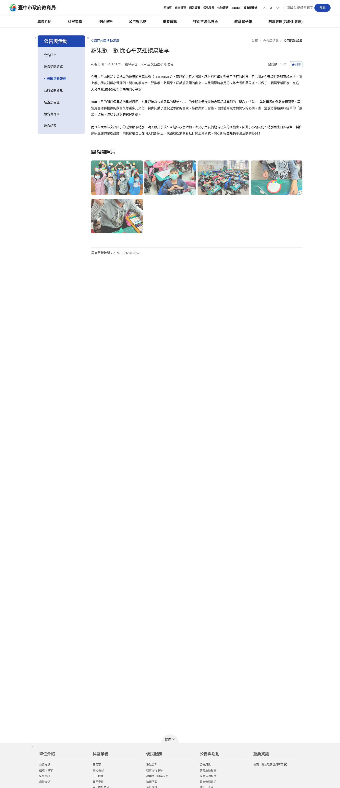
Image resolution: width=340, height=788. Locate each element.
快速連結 (222, 7)
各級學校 (44, 776)
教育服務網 (250, 7)
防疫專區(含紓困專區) (285, 22)
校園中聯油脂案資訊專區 (268, 764)
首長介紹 (44, 764)
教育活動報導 (53, 67)
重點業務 (151, 764)
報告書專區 (52, 114)
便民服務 (105, 22)
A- (264, 7)
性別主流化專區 (205, 22)
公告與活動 (138, 22)
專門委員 (98, 781)
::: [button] (32, 745)
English (236, 7)
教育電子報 (243, 22)
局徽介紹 (44, 781)
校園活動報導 (56, 78)
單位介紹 (44, 22)
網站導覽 (194, 7)
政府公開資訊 (53, 90)
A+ (277, 7)
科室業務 (75, 22)
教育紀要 (50, 126)
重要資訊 (170, 22)
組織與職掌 (46, 770)
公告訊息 (50, 55)
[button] (170, 738)
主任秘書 (98, 776)
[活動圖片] (117, 177)
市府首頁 (180, 7)
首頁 (255, 41)
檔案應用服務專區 (157, 776)
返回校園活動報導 (106, 41)
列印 (298, 64)
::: (35, 37)
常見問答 (208, 7)
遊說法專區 (52, 102)
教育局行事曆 (154, 770)
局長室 (97, 764)
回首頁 (168, 7)
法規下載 (151, 781)
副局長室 (98, 770)
